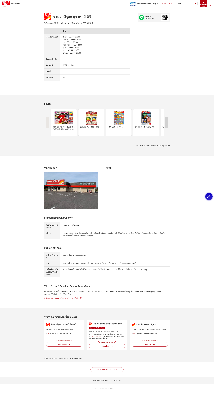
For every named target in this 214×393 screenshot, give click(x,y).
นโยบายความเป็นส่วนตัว (100, 380)
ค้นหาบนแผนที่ (167, 3)
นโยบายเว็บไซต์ (116, 380)
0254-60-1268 (68, 65)
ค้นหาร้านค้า (15, 3)
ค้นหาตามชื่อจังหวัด (203, 5)
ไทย (179, 3)
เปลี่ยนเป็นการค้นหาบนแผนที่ (107, 369)
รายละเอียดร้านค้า (64, 344)
